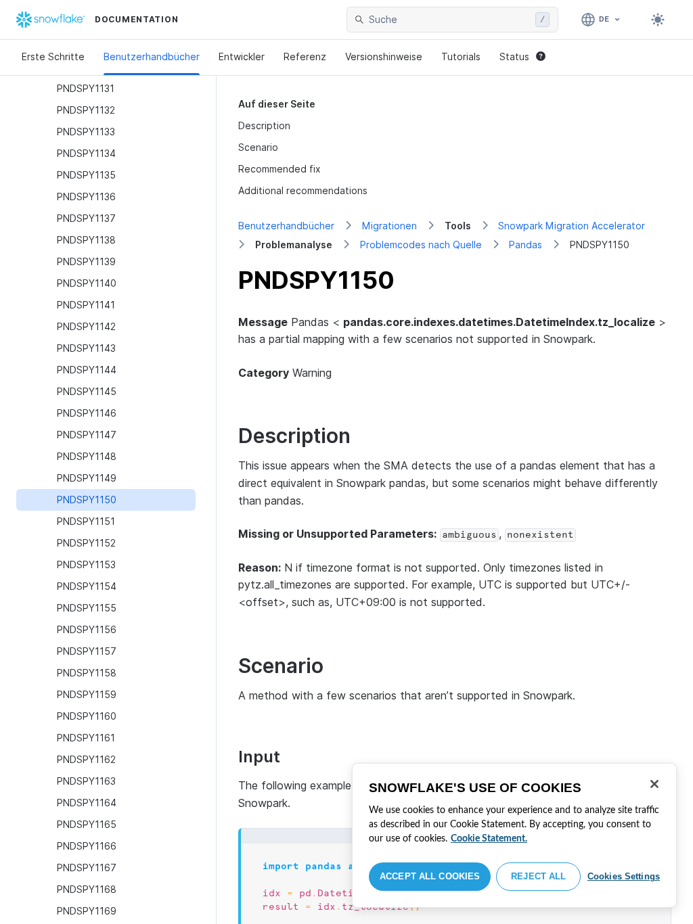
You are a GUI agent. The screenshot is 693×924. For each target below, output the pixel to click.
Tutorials (460, 56)
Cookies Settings (623, 876)
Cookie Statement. (489, 839)
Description (264, 125)
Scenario (258, 147)
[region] (514, 835)
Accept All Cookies (430, 876)
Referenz (305, 56)
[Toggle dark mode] (657, 19)
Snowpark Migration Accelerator (571, 225)
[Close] (654, 784)
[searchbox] (449, 19)
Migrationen (389, 225)
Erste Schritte (53, 56)
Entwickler (242, 56)
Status (514, 56)
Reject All (538, 876)
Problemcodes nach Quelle (421, 244)
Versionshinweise (383, 56)
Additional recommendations (302, 190)
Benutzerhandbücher (152, 56)
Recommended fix (279, 169)
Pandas (525, 244)
